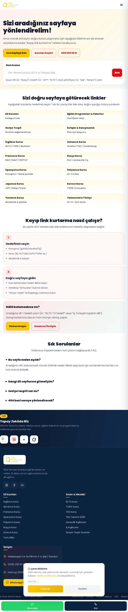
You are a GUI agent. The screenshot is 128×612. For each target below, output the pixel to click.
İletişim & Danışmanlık (80, 129)
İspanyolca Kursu (19, 171)
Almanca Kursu (81, 144)
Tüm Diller (8, 537)
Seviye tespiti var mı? (23, 391)
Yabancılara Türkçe (79, 199)
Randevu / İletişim (45, 326)
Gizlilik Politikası (104, 596)
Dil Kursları (12, 116)
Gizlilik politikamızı (47, 575)
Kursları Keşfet (44, 53)
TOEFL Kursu (72, 506)
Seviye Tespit (18, 129)
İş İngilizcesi (72, 527)
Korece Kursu (76, 185)
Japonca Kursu (15, 185)
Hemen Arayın (17, 326)
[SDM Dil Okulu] (14, 459)
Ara (117, 72)
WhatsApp (32, 608)
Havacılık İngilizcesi (76, 522)
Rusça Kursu (77, 158)
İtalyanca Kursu (77, 171)
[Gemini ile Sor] (24, 439)
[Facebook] (14, 485)
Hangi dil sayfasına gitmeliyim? (31, 381)
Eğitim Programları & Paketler (85, 116)
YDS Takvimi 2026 (75, 517)
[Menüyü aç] (121, 4)
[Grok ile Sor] (34, 439)
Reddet (82, 588)
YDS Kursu (71, 511)
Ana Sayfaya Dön (16, 53)
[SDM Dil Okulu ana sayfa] (11, 5)
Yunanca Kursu (16, 199)
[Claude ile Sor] (14, 439)
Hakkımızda (78, 596)
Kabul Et (45, 588)
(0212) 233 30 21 (16, 564)
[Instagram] (6, 485)
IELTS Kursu (72, 501)
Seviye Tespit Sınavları (78, 532)
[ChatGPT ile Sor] (4, 439)
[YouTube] (22, 485)
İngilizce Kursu (17, 144)
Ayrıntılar (32, 581)
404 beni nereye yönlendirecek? (31, 400)
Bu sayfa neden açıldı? (24, 360)
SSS (116, 596)
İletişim (124, 596)
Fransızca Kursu (16, 158)
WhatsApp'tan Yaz (20, 582)
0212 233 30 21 (69, 53)
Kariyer (90, 596)
